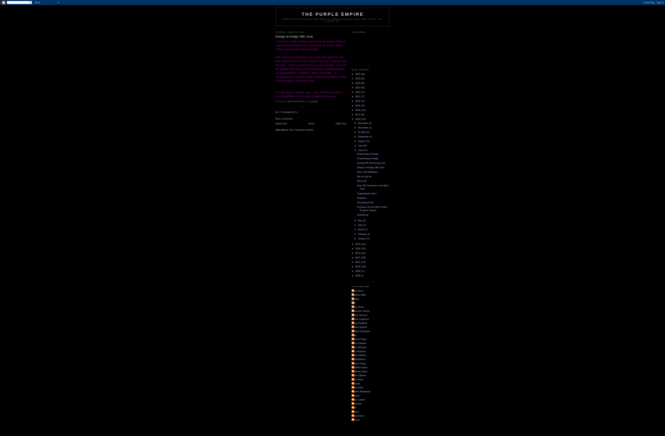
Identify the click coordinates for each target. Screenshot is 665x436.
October (362, 132)
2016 (358, 119)
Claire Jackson (359, 315)
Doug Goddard (359, 323)
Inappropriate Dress (367, 193)
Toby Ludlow (358, 399)
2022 (358, 92)
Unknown (357, 403)
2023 (358, 87)
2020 (358, 101)
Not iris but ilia (364, 176)
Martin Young (359, 363)
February (362, 234)
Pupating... (362, 198)
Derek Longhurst (360, 319)
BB (354, 303)
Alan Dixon (357, 291)
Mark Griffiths (359, 355)
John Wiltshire (359, 347)
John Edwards (359, 343)
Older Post (341, 123)
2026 (358, 74)
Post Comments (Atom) (301, 130)
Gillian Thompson (361, 331)
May (360, 220)
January (362, 238)
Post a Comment (283, 118)
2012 (358, 257)
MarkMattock (359, 359)
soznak (356, 419)
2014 (358, 248)
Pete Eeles (357, 387)
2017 (358, 114)
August (362, 141)
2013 (358, 253)
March (361, 229)
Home (311, 123)
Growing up (362, 214)
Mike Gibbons (359, 375)
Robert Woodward (361, 391)
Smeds (356, 395)
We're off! (362, 181)
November (363, 127)
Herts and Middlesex (367, 172)
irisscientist (358, 416)
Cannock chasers (361, 311)
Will (354, 407)
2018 (358, 110)
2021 (358, 96)
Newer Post (281, 123)
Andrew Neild (359, 295)
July (360, 145)
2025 (358, 78)
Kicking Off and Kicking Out (371, 163)
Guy (354, 335)
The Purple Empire (333, 14)
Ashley (355, 299)
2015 (358, 244)
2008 (358, 275)
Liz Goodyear (359, 351)
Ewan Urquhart (359, 327)
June (360, 150)
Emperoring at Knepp (367, 154)
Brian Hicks (358, 307)
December (363, 123)
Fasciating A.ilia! (365, 202)
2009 (358, 271)
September (364, 136)
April (360, 225)
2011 (358, 262)
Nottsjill (356, 383)
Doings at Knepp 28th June (370, 167)
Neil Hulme (357, 379)
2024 (358, 83)
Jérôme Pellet (359, 339)
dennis (355, 412)
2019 (358, 105)
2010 (358, 266)
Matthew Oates (360, 367)
